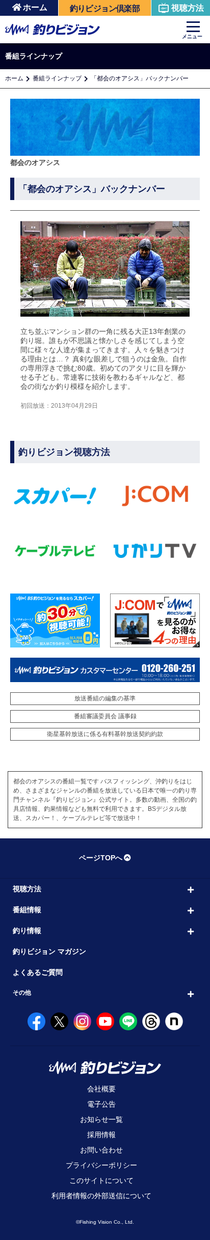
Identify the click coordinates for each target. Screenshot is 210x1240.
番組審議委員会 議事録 (105, 716)
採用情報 (101, 1135)
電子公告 (101, 1104)
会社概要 (101, 1089)
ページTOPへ (100, 858)
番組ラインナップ (57, 78)
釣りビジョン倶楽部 (105, 8)
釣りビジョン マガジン (49, 951)
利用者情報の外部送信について (101, 1196)
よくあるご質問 (38, 972)
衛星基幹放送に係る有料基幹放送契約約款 (105, 734)
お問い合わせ (101, 1150)
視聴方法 (187, 8)
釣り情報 (27, 930)
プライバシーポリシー (101, 1165)
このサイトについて (101, 1180)
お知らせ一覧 (101, 1119)
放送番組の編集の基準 (105, 698)
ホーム (35, 7)
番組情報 (27, 910)
